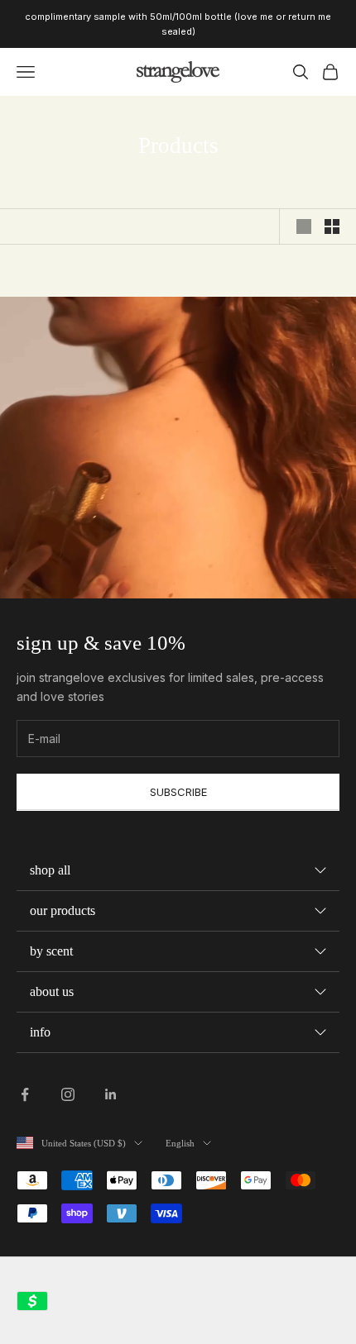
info (40, 1032)
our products (62, 910)
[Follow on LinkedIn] (111, 1094)
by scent (51, 951)
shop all (50, 870)
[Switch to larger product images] (303, 226)
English (180, 1143)
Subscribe (178, 791)
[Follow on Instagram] (68, 1094)
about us (52, 991)
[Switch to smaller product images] (332, 226)
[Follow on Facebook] (25, 1094)
